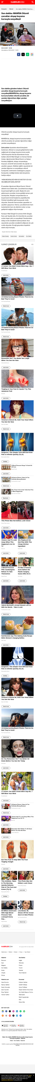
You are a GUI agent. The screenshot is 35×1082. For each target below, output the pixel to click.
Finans (20, 965)
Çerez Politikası (23, 987)
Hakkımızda (4, 952)
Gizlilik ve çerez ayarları (7, 1044)
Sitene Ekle (22, 1002)
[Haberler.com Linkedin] (17, 1011)
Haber (11, 1040)
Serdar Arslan (14, 236)
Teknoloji (21, 963)
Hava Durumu (5, 982)
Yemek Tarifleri (5, 994)
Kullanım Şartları (23, 982)
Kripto (3, 970)
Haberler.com (5, 979)
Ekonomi (3, 960)
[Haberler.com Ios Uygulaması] (5, 1025)
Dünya (3, 975)
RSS (20, 999)
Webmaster (22, 994)
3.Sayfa (3, 972)
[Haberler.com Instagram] (13, 1011)
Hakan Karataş (5, 236)
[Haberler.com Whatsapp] (20, 1011)
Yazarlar (21, 970)
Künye (20, 952)
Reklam (10, 952)
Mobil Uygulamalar (24, 997)
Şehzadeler (21, 236)
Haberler (3, 957)
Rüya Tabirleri (5, 992)
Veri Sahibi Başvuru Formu (26, 992)
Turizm (21, 968)
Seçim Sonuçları (5, 987)
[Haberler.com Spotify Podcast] (24, 1011)
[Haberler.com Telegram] (17, 1015)
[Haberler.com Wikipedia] (6, 1015)
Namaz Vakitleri (5, 984)
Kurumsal (21, 979)
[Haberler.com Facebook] (6, 1011)
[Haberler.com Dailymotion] (20, 1015)
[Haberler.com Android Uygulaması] (13, 1025)
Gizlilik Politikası (23, 984)
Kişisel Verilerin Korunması (26, 989)
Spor (2, 963)
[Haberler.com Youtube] (9, 1015)
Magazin (3, 965)
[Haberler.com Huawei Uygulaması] (21, 1025)
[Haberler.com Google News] (2, 1011)
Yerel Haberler (23, 972)
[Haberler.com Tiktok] (13, 1015)
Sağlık (20, 960)
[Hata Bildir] (16, 1044)
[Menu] (2, 2)
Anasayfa (4, 9)
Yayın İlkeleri (27, 952)
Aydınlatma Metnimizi (7, 1080)
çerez (30, 1075)
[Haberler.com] (7, 946)
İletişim (15, 952)
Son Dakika (28, 236)
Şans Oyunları (5, 989)
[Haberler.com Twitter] (9, 1011)
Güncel (11, 9)
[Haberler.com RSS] (2, 1015)
